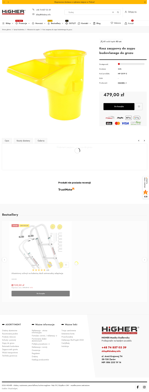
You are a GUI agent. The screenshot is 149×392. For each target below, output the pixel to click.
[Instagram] (144, 387)
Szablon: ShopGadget (9, 388)
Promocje (23, 23)
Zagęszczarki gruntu (10, 349)
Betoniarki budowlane (10, 346)
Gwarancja (36, 350)
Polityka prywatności (40, 344)
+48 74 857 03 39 (43, 10)
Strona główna (6, 30)
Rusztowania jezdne (10, 333)
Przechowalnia (67, 337)
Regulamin (36, 353)
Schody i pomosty (9, 340)
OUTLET (72, 23)
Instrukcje (65, 346)
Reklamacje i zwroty (39, 347)
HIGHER (121, 83)
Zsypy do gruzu (8, 343)
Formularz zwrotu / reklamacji (43, 335)
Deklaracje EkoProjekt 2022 (72, 340)
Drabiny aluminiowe (9, 330)
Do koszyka (119, 106)
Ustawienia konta (67, 333)
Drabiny (35, 356)
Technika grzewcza (9, 355)
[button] (145, 2)
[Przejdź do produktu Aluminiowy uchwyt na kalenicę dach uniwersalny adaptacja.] (41, 246)
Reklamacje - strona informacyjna (39, 331)
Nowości (39, 23)
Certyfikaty (65, 343)
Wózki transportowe (10, 352)
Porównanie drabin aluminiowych (39, 339)
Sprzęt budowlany (19, 30)
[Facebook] (138, 387)
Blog (98, 23)
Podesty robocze (9, 337)
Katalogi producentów (40, 359)
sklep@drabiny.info (43, 14)
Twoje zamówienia (68, 330)
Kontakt (84, 23)
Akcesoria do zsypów (33, 30)
